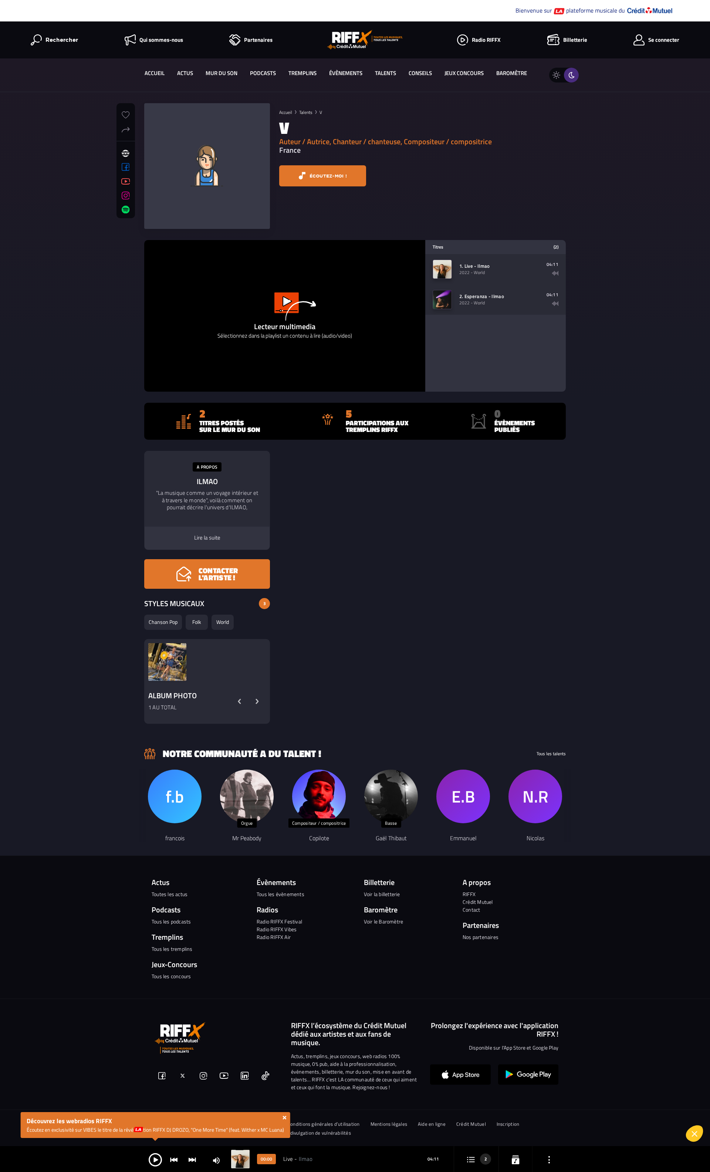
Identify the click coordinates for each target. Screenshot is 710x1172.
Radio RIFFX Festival (279, 921)
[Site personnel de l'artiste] (125, 153)
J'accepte (664, 1135)
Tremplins (302, 73)
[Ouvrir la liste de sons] (471, 1159)
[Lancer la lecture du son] (155, 1159)
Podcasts (263, 73)
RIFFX (469, 894)
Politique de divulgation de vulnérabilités (307, 1132)
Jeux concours (464, 73)
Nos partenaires (480, 937)
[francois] (175, 796)
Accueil (155, 73)
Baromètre (511, 73)
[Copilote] (319, 796)
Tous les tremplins (172, 949)
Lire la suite (207, 538)
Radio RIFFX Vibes (277, 929)
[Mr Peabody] (247, 796)
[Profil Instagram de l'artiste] (125, 196)
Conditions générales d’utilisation (323, 1124)
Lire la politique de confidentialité (588, 1100)
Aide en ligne (432, 1124)
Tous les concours (171, 976)
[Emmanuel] (463, 796)
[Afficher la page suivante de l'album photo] (257, 701)
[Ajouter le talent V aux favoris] (125, 114)
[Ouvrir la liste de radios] (515, 1159)
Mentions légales (389, 1124)
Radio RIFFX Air (274, 937)
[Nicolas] (535, 796)
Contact (471, 909)
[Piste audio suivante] (192, 1159)
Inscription (508, 1124)
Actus (185, 73)
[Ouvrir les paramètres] (549, 1159)
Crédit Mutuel (478, 902)
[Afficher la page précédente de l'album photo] (239, 701)
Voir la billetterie (382, 894)
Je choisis (586, 1135)
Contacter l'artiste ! (218, 574)
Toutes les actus (169, 894)
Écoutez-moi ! (327, 176)
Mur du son (221, 73)
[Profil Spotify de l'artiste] (125, 210)
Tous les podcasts (171, 921)
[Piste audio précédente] (174, 1159)
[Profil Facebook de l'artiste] (125, 167)
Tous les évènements (280, 894)
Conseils (420, 73)
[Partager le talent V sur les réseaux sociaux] (125, 129)
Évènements (345, 73)
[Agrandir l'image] (167, 662)
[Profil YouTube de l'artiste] (125, 181)
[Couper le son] (216, 1160)
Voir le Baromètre (383, 921)
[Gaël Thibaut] (391, 796)
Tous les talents (551, 753)
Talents (385, 73)
